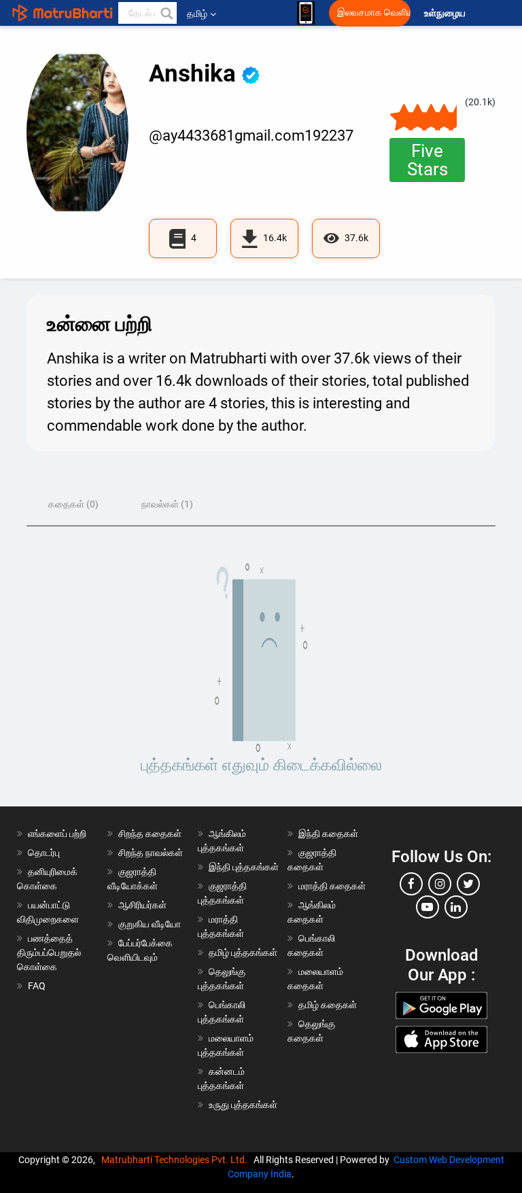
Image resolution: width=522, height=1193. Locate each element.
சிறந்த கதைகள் (149, 833)
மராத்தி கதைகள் (332, 885)
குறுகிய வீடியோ (149, 924)
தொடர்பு (44, 852)
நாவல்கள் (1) (167, 504)
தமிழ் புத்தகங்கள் (243, 952)
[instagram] (439, 883)
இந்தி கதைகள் (328, 833)
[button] (166, 13)
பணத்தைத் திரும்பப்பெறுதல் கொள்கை (49, 952)
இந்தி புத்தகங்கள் (244, 866)
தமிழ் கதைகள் (327, 1004)
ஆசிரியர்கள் (142, 905)
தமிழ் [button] (197, 13)
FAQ (37, 985)
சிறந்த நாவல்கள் (150, 852)
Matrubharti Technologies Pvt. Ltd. (176, 1159)
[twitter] (468, 883)
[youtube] (427, 907)
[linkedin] (456, 907)
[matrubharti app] (305, 12)
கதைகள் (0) (73, 504)
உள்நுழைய (446, 13)
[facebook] (411, 883)
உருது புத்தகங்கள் (243, 1104)
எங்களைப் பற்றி (57, 833)
